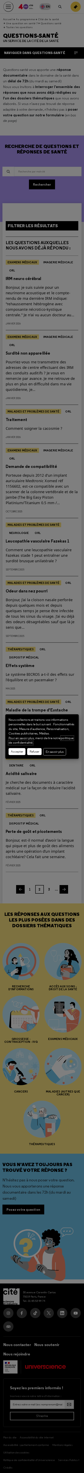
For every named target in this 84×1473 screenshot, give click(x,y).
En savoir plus (55, 752)
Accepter (17, 752)
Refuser (34, 752)
